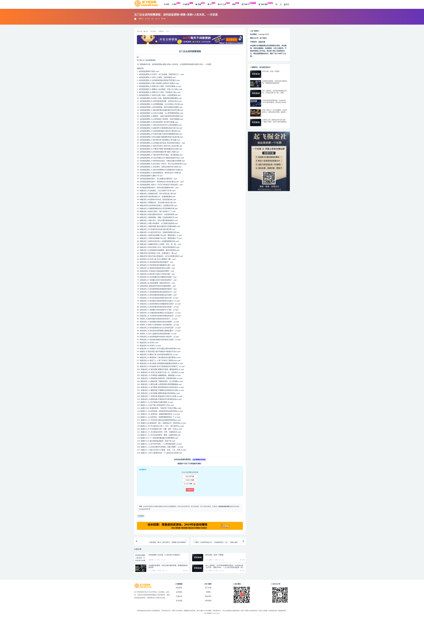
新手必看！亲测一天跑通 (214, 555)
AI (212, 3)
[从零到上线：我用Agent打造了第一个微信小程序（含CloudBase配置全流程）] (255, 122)
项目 (176, 3)
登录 (287, 4)
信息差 (188, 3)
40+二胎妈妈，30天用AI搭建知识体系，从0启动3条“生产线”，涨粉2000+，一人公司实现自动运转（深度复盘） (224, 567)
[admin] (135, 19)
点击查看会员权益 (199, 459)
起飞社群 (208, 588)
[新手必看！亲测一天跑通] (197, 557)
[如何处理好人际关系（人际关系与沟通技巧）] (140, 559)
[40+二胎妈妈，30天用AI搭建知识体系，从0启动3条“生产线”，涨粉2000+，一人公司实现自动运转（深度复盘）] (197, 568)
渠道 (235, 3)
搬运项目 (208, 596)
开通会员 (190, 490)
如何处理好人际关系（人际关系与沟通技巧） (165, 555)
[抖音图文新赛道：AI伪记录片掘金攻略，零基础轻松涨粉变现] (140, 568)
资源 (201, 3)
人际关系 (141, 516)
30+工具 (224, 3)
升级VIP (250, 3)
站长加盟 (179, 600)
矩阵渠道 (208, 600)
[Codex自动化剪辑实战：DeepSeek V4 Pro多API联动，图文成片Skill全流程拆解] (255, 103)
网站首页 (179, 588)
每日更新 (153, 31)
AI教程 (208, 592)
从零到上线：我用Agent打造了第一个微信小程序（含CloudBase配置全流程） (274, 122)
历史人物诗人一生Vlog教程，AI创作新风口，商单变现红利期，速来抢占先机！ (274, 112)
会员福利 (179, 592)
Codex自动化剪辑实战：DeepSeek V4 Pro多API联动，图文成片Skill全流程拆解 (275, 102)
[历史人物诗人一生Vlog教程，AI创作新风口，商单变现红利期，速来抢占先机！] (255, 113)
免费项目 (151, 560)
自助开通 (261, 42)
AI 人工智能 (208, 560)
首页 (167, 4)
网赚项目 (140, 18)
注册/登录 (266, 3)
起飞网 (272, 51)
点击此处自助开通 (223, 506)
